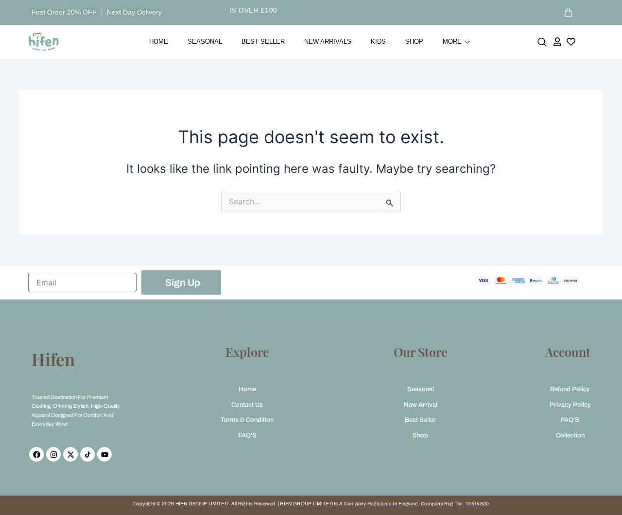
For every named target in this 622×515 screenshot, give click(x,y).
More (452, 41)
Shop (414, 41)
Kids (378, 41)
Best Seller (263, 41)
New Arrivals (327, 41)
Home (158, 41)
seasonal (205, 41)
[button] (542, 43)
